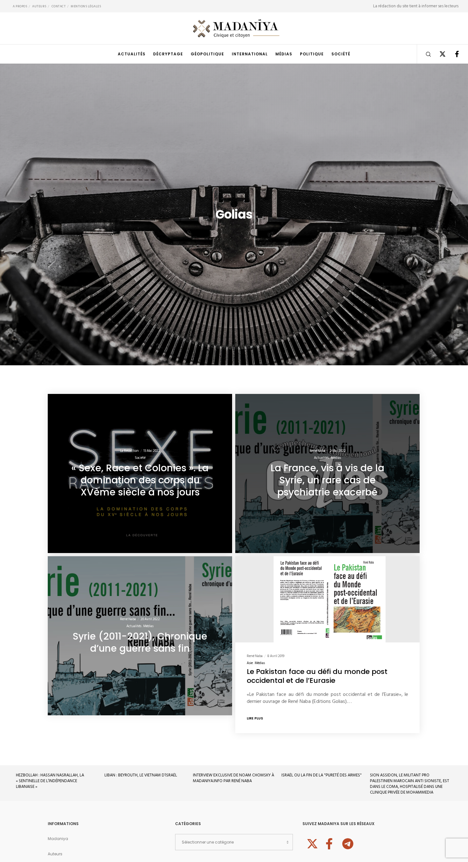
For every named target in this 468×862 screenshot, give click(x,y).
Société (140, 458)
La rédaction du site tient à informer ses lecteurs (415, 6)
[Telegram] (347, 843)
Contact (59, 6)
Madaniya (58, 838)
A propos (20, 6)
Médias (336, 458)
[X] (438, 54)
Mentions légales (86, 6)
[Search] (424, 54)
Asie (250, 663)
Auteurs (39, 6)
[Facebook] (453, 54)
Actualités (321, 458)
